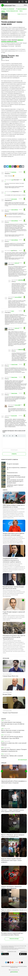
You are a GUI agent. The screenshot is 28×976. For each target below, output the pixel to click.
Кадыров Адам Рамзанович (10, 712)
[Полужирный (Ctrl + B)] (4, 436)
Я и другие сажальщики (13, 464)
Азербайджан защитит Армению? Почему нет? (15, 485)
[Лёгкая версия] (7, 1)
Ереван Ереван (14, 377)
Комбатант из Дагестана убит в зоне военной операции (13, 744)
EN (4, 1)
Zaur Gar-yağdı (14, 415)
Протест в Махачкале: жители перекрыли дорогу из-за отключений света (12, 835)
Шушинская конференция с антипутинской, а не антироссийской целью (16, 477)
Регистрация (14, 450)
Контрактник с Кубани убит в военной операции (12, 756)
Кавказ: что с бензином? (8, 8)
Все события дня (22, 759)
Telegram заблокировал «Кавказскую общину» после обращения (11, 887)
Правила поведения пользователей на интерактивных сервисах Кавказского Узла (14, 967)
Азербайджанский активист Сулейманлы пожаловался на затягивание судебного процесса (12, 560)
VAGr (12, 179)
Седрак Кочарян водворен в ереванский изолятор (14, 612)
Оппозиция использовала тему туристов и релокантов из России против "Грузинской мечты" (14, 637)
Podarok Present (14, 364)
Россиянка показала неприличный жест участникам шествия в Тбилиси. (12, 934)
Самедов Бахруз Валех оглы (10, 676)
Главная (3, 10)
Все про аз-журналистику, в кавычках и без (16, 468)
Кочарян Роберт (7, 694)
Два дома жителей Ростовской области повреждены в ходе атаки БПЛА (12, 737)
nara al (12, 311)
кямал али (17, 262)
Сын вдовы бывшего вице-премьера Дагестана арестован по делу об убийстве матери (12, 723)
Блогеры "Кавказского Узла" (12, 10)
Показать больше (14, 938)
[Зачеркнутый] (12, 436)
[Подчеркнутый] (9, 436)
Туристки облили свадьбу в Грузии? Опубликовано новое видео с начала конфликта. (11, 860)
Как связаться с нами (12, 951)
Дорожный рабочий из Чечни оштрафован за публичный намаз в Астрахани (13, 782)
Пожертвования (23, 951)
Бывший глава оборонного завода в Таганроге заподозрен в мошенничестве (14, 750)
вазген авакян (14, 199)
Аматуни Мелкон (14, 209)
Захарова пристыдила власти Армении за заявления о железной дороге (13, 534)
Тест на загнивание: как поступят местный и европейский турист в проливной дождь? (15, 481)
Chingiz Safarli (17, 405)
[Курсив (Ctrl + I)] (6, 436)
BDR (12, 250)
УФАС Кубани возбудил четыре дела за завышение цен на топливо (13, 506)
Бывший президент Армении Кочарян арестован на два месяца (13, 587)
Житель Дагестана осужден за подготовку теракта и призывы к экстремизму (12, 731)
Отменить (14, 453)
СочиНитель (13, 172)
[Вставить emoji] (16, 436)
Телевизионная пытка (12, 472)
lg (11, 191)
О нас (2, 951)
